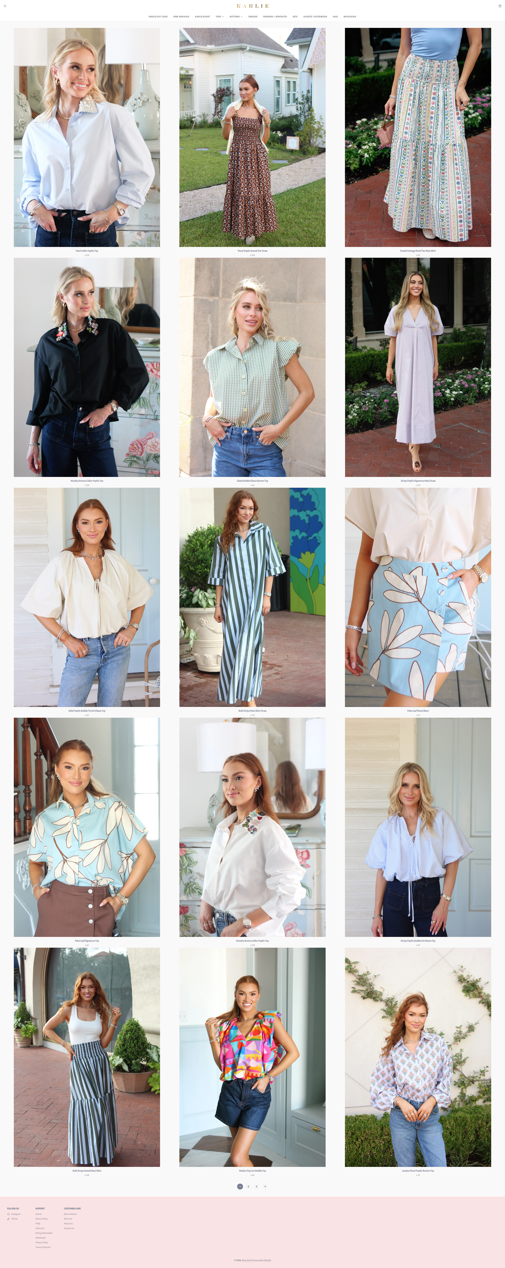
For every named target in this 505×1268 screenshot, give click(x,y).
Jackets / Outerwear (315, 16)
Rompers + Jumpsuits (275, 16)
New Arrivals (181, 16)
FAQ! (38, 1223)
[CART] (500, 6)
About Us (40, 1228)
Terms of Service (43, 1247)
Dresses (253, 16)
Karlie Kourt (202, 16)
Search (39, 1214)
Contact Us (69, 1228)
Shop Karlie (247, 1260)
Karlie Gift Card (158, 16)
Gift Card (68, 1218)
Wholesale (350, 16)
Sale (335, 16)
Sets (295, 16)
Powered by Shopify (262, 1260)
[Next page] (265, 1186)
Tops (218, 16)
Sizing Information (44, 1233)
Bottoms (235, 16)
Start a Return (70, 1214)
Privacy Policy (42, 1242)
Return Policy (42, 1218)
